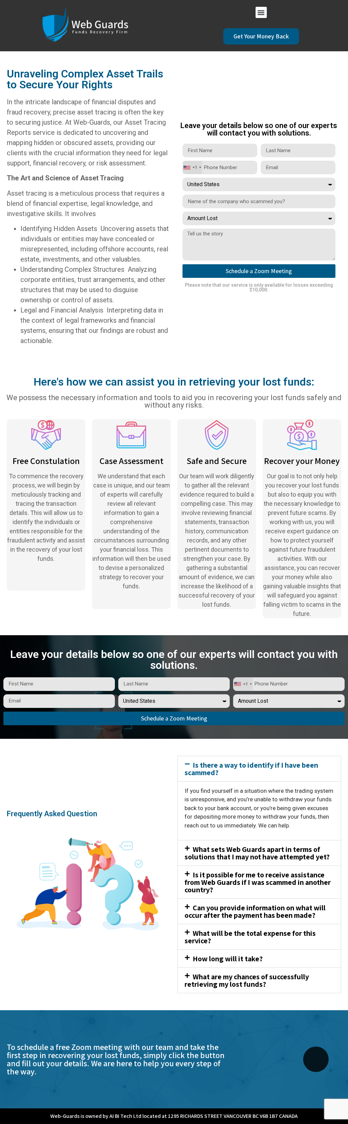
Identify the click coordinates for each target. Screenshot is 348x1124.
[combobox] (192, 167)
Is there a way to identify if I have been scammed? (251, 768)
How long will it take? (228, 958)
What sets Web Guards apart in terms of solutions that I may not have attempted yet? (257, 852)
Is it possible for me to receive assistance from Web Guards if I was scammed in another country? (258, 882)
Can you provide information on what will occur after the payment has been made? (255, 911)
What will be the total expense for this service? (250, 936)
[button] (261, 12)
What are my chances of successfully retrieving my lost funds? (247, 980)
